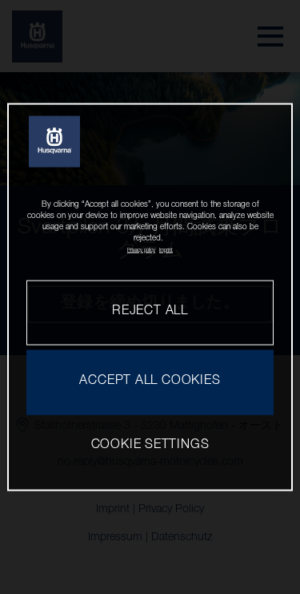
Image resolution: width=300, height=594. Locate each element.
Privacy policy (141, 250)
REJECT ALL (150, 311)
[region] (149, 297)
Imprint (166, 250)
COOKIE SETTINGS (150, 445)
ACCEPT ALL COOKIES (149, 381)
